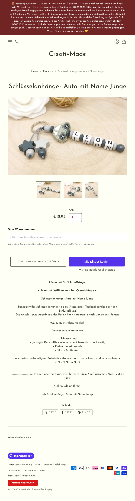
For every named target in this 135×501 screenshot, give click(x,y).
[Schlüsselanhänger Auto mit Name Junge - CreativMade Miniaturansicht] (48, 190)
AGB (37, 464)
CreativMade (67, 54)
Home (34, 71)
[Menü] (10, 41)
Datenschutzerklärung (20, 464)
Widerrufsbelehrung (55, 464)
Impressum (14, 470)
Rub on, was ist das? (34, 470)
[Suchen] (17, 41)
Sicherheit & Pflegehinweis (22, 475)
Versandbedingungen (19, 437)
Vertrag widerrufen (22, 483)
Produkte (48, 71)
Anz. (71, 210)
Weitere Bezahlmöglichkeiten (97, 270)
